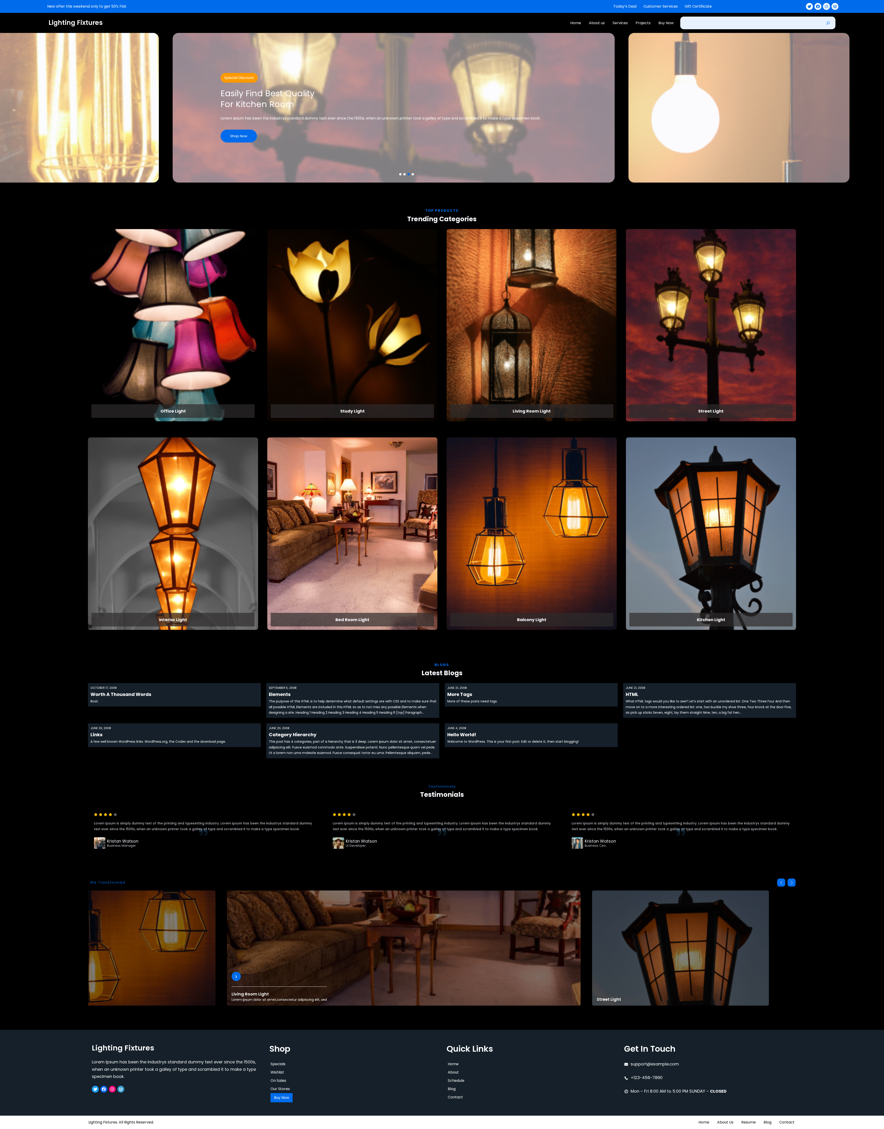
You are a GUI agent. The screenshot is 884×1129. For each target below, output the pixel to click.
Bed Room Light (352, 620)
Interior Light (173, 620)
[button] (400, 174)
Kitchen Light (711, 620)
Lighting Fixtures (76, 22)
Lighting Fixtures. (103, 1122)
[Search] (828, 23)
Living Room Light (532, 411)
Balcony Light (531, 620)
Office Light (173, 411)
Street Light (711, 411)
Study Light (352, 411)
